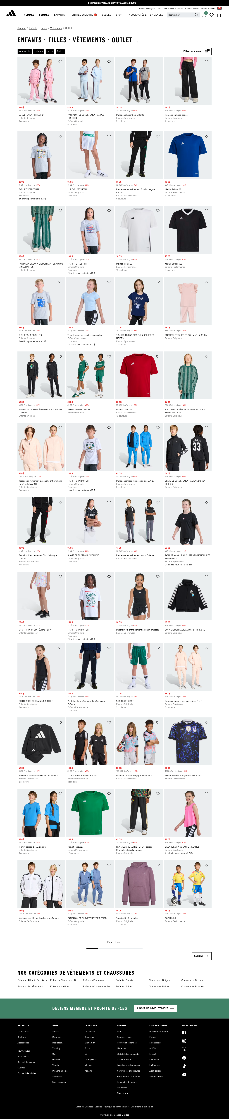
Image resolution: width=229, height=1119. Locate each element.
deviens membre (208, 9)
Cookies (98, 1107)
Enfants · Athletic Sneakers (32, 980)
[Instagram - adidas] (197, 1041)
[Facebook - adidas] (197, 1033)
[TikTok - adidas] (197, 1067)
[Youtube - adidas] (197, 1075)
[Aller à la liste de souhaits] (211, 15)
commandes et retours (173, 9)
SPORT (120, 15)
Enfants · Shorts (124, 980)
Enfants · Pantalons (93, 980)
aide (159, 9)
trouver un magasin (147, 9)
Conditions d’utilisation (142, 1107)
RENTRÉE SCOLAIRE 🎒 (83, 15)
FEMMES (44, 15)
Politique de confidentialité (116, 1107)
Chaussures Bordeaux (193, 986)
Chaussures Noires (158, 986)
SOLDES (106, 15)
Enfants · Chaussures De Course (96, 987)
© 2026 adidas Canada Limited (114, 1115)
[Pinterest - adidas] (197, 1058)
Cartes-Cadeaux (192, 9)
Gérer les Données (84, 1107)
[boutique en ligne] (11, 13)
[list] (99, 51)
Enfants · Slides (124, 986)
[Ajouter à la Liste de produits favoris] (60, 62)
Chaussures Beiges (159, 980)
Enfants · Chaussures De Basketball (63, 980)
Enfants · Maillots (59, 986)
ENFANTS (59, 15)
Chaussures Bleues (192, 980)
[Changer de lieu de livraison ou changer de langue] (219, 8)
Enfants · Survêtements (30, 986)
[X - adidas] (197, 1050)
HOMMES (29, 15)
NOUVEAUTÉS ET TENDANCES (146, 15)
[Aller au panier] (219, 15)
